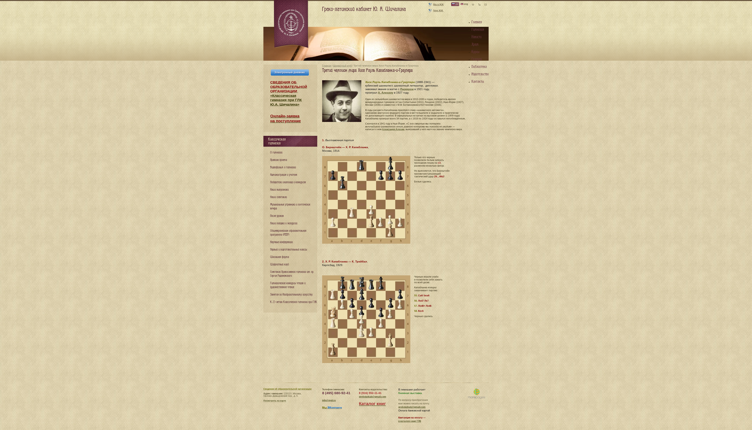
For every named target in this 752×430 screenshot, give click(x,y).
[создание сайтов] (476, 394)
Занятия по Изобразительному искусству (291, 294)
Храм (475, 44)
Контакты (478, 81)
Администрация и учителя (283, 175)
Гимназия (478, 29)
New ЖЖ (438, 10)
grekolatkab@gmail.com (372, 396)
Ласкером (407, 89)
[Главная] (291, 24)
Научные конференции (281, 242)
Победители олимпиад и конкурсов (288, 182)
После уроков (277, 216)
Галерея (477, 59)
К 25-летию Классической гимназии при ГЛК (293, 302)
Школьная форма (279, 257)
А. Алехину (385, 92)
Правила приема (278, 160)
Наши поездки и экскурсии (283, 223)
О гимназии (276, 152)
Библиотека (479, 67)
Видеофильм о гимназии (283, 167)
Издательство (480, 74)
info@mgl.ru (329, 400)
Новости (477, 37)
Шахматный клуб (342, 65)
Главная (326, 65)
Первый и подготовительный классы (288, 249)
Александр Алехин (393, 129)
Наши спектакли (278, 197)
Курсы (475, 52)
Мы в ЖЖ (438, 4)
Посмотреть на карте (274, 400)
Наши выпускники (279, 189)
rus (456, 4)
